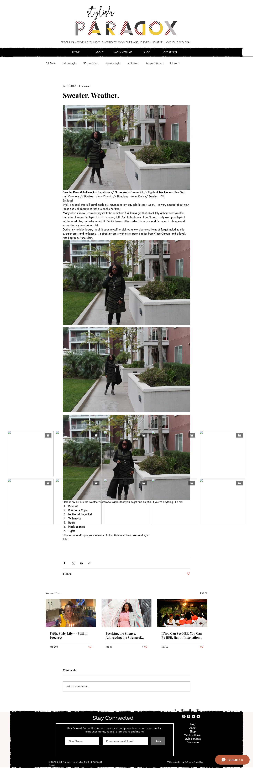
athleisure (133, 63)
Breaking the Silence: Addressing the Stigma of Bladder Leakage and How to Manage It (126, 635)
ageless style (112, 63)
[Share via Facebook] (64, 563)
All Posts (51, 63)
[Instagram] (182, 710)
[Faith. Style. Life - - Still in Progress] (71, 613)
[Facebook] (175, 710)
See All (203, 592)
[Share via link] (89, 563)
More (173, 63)
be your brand (154, 63)
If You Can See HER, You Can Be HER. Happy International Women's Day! (181, 635)
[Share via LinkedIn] (81, 563)
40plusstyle (69, 63)
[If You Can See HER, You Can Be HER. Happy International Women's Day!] (182, 613)
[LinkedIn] (193, 716)
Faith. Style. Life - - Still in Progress (68, 635)
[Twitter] (190, 710)
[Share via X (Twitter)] (73, 563)
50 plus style (90, 63)
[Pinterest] (197, 710)
